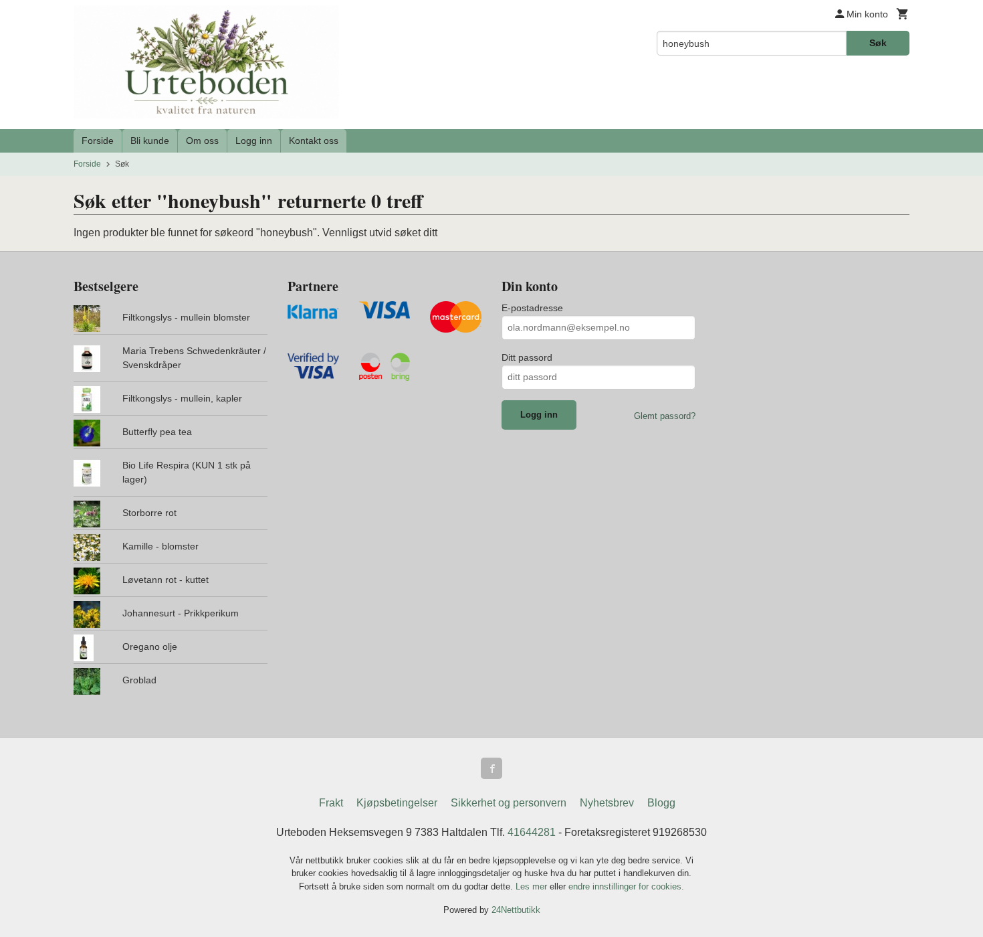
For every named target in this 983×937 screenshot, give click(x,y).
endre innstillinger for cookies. (626, 886)
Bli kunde (149, 140)
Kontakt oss (313, 140)
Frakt (331, 802)
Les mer (533, 886)
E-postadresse (532, 308)
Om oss (202, 140)
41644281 (532, 832)
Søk (878, 42)
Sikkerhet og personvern (508, 802)
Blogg (661, 802)
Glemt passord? (664, 416)
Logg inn (253, 140)
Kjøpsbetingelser (396, 802)
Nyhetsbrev (607, 802)
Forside (98, 140)
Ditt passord (527, 357)
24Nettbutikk (516, 910)
